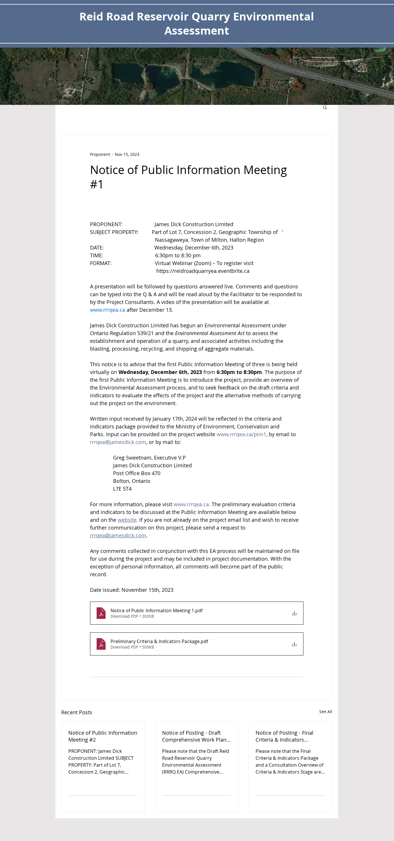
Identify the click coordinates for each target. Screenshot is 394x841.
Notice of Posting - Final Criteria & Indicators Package (285, 736)
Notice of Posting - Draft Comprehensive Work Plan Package (194, 736)
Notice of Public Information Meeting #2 (102, 736)
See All (325, 711)
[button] (325, 107)
